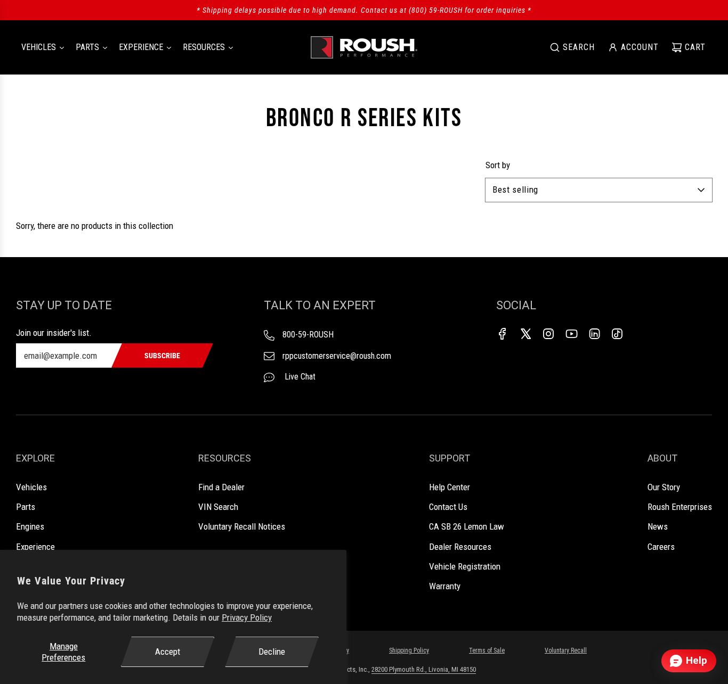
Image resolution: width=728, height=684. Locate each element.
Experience (35, 546)
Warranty (444, 586)
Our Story (664, 487)
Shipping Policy (409, 650)
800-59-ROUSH (308, 334)
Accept (167, 651)
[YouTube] (571, 333)
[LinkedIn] (594, 333)
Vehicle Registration (464, 566)
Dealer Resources (460, 546)
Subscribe (162, 355)
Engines (30, 526)
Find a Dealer (221, 487)
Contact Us (448, 506)
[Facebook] (502, 333)
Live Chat (299, 377)
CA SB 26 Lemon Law (466, 526)
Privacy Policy (247, 617)
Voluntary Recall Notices (241, 526)
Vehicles (31, 487)
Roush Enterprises (680, 506)
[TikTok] (617, 333)
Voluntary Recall (566, 650)
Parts (25, 506)
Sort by (498, 165)
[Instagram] (548, 333)
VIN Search (218, 506)
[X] (525, 333)
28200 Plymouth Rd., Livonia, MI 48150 (423, 669)
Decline (271, 651)
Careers (661, 546)
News (658, 526)
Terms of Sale (487, 650)
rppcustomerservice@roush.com (336, 356)
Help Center (449, 487)
